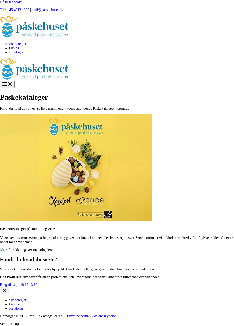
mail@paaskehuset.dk (47, 10)
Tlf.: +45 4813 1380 (14, 10)
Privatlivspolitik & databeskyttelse (91, 316)
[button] (18, 285)
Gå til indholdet (11, 2)
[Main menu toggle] (7, 84)
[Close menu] (4, 290)
